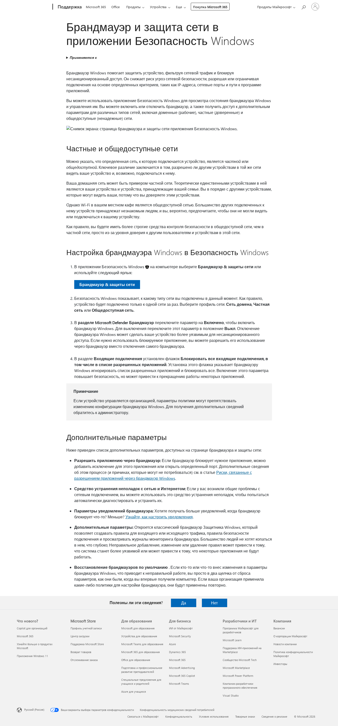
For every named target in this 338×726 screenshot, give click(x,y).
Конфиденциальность (178, 716)
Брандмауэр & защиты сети (107, 284)
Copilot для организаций (32, 628)
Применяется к (83, 57)
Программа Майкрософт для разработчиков (241, 630)
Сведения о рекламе (274, 716)
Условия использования (214, 716)
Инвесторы (280, 664)
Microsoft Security (180, 636)
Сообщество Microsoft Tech (240, 660)
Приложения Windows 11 (32, 656)
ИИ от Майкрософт (181, 628)
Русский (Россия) (34, 709)
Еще (179, 7)
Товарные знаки (245, 716)
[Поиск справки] (303, 6)
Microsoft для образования (138, 628)
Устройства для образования (139, 636)
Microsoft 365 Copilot (182, 676)
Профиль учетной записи (86, 628)
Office (115, 7)
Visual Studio (231, 695)
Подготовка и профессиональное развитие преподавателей (141, 670)
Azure (172, 644)
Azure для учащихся (133, 691)
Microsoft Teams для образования (142, 644)
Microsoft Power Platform (238, 676)
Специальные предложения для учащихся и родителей (141, 681)
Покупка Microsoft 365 (210, 7)
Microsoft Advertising (182, 668)
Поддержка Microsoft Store (87, 644)
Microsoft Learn (232, 640)
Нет (214, 602)
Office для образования (135, 660)
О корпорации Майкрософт (290, 636)
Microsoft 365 (96, 7)
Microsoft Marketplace (236, 668)
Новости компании (285, 644)
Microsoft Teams (179, 683)
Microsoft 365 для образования (140, 652)
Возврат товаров (81, 652)
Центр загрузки (80, 636)
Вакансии (279, 628)
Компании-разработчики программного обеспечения (240, 685)
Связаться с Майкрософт (143, 716)
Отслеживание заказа (84, 660)
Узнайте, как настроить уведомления (159, 516)
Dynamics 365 (177, 652)
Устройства (158, 7)
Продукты (133, 7)
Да (183, 602)
